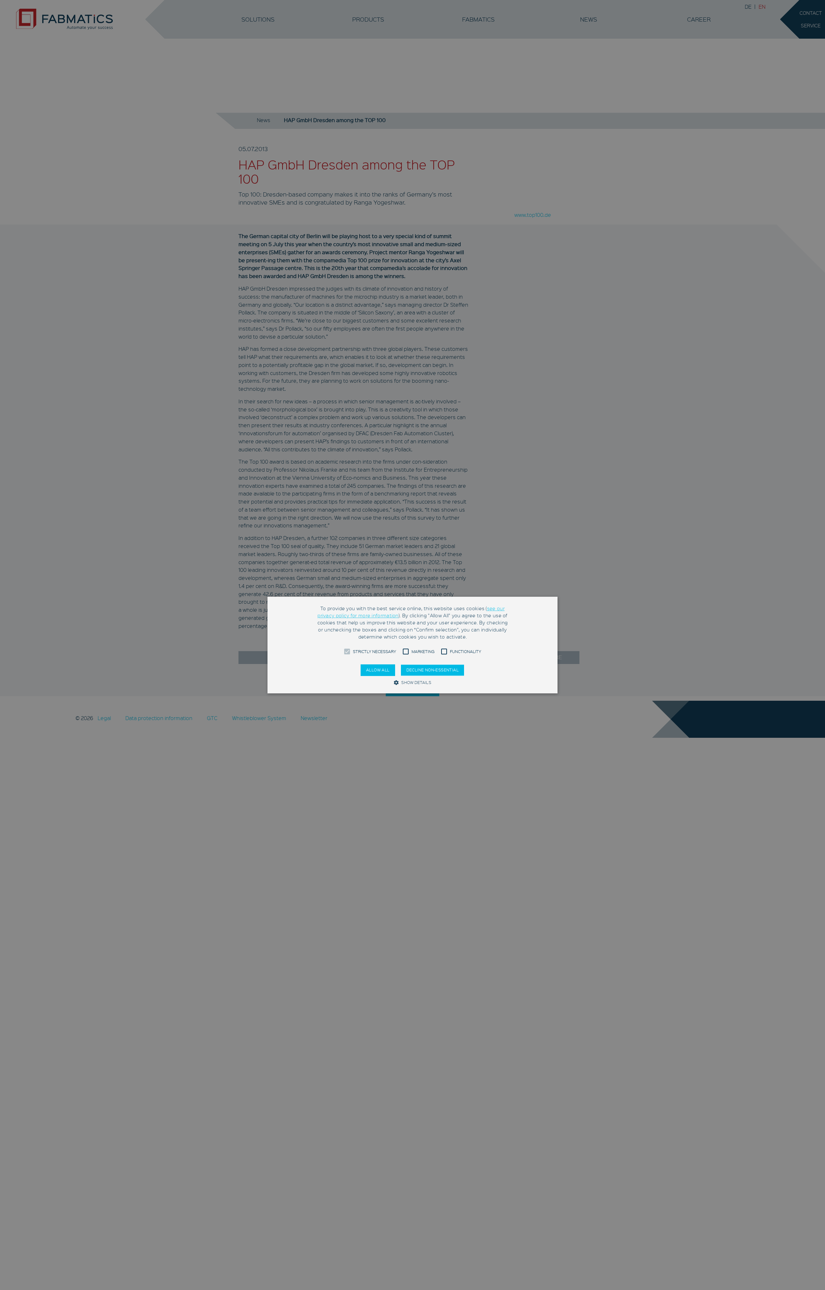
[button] (347, 651)
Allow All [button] (378, 670)
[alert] (412, 645)
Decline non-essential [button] (432, 670)
